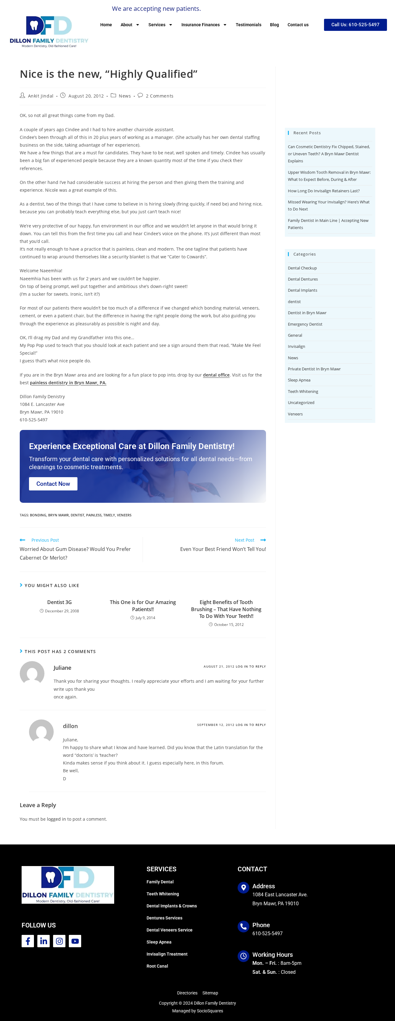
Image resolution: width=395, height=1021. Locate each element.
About (126, 24)
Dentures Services (164, 917)
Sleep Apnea (299, 624)
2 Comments (160, 96)
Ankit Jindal (41, 96)
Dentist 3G (59, 602)
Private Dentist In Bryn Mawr (314, 612)
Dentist (77, 515)
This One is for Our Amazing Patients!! (143, 605)
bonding (38, 515)
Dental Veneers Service (170, 929)
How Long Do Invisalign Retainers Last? (324, 434)
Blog (274, 24)
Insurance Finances (200, 24)
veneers (124, 515)
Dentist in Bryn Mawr (307, 556)
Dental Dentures (303, 523)
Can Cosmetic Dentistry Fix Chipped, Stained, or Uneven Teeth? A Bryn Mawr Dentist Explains (329, 398)
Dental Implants (302, 534)
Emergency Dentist (305, 568)
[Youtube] (75, 941)
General (295, 579)
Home (106, 24)
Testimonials (248, 24)
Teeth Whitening (303, 635)
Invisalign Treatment (167, 954)
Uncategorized (301, 646)
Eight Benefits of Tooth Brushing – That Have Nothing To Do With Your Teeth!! (226, 609)
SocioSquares (210, 1010)
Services (156, 24)
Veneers (295, 658)
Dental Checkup (302, 512)
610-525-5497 (267, 933)
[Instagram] (59, 941)
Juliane (62, 667)
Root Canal (157, 966)
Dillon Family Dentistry (215, 1003)
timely (109, 515)
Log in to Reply (251, 666)
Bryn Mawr (58, 515)
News (125, 96)
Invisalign (296, 590)
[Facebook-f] (28, 941)
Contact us (298, 24)
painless (94, 515)
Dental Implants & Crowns (172, 905)
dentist (294, 545)
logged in (56, 819)
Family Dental (160, 881)
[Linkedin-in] (43, 941)
